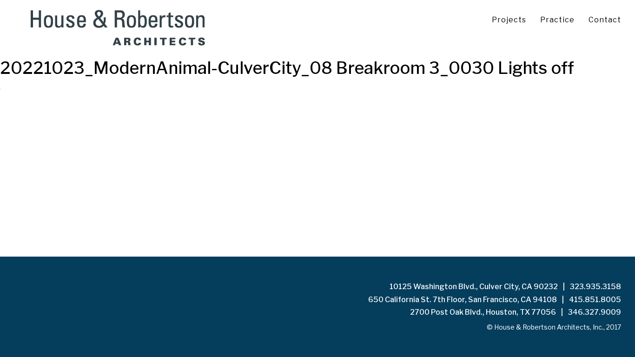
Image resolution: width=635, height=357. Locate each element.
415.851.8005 (595, 299)
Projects (509, 19)
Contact (605, 19)
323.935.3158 (595, 286)
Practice (557, 19)
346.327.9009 (594, 312)
